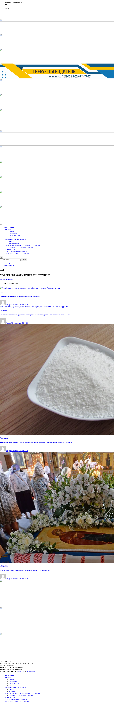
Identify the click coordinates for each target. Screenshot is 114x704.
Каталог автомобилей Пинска (15, 251)
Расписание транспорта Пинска (16, 253)
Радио (11, 241)
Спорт (11, 237)
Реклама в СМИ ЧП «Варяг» (15, 239)
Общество (13, 233)
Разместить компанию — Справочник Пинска (22, 245)
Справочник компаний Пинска (21, 247)
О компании (9, 227)
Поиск (24, 260)
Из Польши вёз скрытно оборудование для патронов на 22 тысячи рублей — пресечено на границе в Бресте (35, 315)
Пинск (11, 231)
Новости (7, 229)
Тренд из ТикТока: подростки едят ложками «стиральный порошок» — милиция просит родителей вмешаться (36, 442)
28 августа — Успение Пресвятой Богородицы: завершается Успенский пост (25, 570)
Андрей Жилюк (12, 305)
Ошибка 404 (9, 266)
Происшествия (14, 235)
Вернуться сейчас (6, 279)
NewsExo (20, 671)
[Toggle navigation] (1, 224)
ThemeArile (31, 671)
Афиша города (9, 249)
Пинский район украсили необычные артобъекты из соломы (20, 296)
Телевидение (14, 243)
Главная (7, 264)
